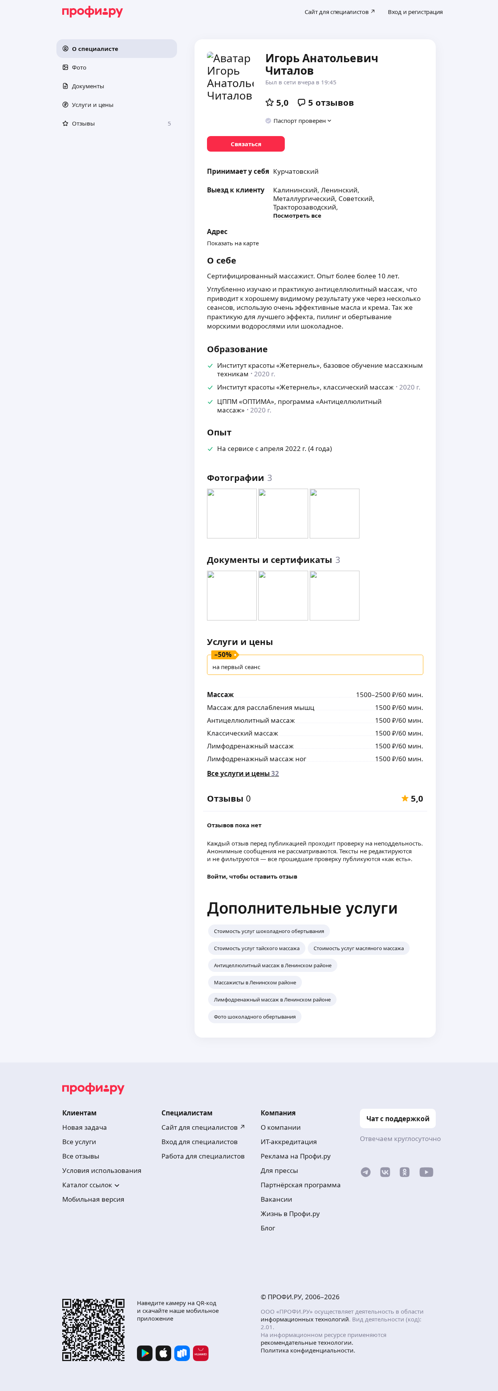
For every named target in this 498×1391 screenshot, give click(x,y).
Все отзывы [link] (80, 1156)
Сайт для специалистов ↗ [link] (203, 1127)
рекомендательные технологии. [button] (307, 1342)
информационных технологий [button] (305, 1319)
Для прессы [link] (279, 1170)
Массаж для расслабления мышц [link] (260, 707)
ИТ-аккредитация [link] (289, 1141)
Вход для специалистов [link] (199, 1141)
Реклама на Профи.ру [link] (296, 1156)
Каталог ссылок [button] (87, 1184)
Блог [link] (268, 1227)
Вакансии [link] (276, 1199)
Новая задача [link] (84, 1127)
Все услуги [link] (79, 1141)
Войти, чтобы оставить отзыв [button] (252, 876)
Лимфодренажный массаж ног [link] (256, 758)
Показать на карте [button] (233, 243)
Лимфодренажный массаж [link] (250, 745)
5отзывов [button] (331, 102)
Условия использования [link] (102, 1170)
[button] (116, 48)
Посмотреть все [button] (297, 215)
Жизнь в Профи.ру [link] (290, 1213)
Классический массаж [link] (242, 733)
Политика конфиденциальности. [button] (308, 1350)
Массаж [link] (220, 694)
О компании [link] (281, 1127)
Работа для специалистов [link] (203, 1156)
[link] (246, 144)
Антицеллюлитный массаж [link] (251, 720)
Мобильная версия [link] (93, 1199)
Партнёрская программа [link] (301, 1184)
